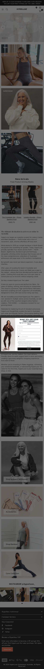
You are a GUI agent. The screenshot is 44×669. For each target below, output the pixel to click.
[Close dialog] (41, 319)
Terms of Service (29, 346)
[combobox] (19, 336)
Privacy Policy (37, 345)
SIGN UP (29, 349)
